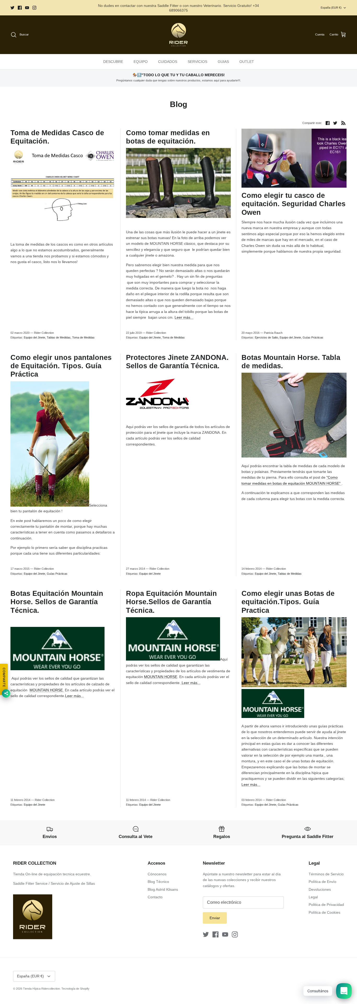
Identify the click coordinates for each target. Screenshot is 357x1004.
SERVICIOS (197, 62)
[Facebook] (20, 8)
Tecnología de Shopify (75, 988)
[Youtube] (27, 8)
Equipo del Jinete (34, 337)
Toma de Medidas (83, 337)
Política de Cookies (324, 912)
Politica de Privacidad (326, 904)
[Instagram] (34, 8)
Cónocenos (157, 874)
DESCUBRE (113, 62)
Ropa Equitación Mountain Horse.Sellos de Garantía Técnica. (171, 602)
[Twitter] (12, 8)
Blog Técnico (158, 882)
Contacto (155, 897)
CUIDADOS (167, 62)
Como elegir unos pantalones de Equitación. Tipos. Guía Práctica (61, 366)
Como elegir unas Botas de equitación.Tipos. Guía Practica (288, 602)
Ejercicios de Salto (266, 337)
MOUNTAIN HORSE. (47, 690)
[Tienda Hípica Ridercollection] (178, 35)
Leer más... (184, 317)
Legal (313, 897)
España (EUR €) (331, 7)
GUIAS (223, 62)
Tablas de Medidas (59, 337)
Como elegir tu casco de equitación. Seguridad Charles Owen (293, 204)
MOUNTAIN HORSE (160, 677)
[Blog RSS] (343, 123)
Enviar (215, 918)
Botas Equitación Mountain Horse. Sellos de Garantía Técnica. (56, 602)
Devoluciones (320, 889)
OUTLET (246, 62)
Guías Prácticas (313, 337)
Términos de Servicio (326, 874)
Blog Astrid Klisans (163, 889)
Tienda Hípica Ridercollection (41, 988)
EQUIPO (141, 62)
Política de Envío (322, 882)
